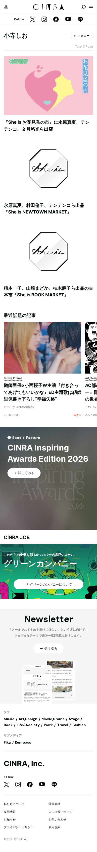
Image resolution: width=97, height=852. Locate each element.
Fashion (79, 725)
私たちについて (14, 804)
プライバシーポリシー (19, 827)
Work (48, 725)
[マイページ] (6, 7)
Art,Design (28, 719)
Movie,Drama (53, 719)
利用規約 (54, 827)
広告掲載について (60, 812)
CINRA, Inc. (24, 763)
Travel (62, 725)
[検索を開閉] (83, 7)
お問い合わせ (57, 819)
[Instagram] (44, 20)
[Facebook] (56, 20)
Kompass (23, 742)
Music (9, 719)
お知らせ (10, 819)
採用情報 (10, 812)
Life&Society (28, 725)
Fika (7, 742)
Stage (74, 719)
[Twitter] (32, 20)
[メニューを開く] (91, 7)
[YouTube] (68, 19)
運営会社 (54, 804)
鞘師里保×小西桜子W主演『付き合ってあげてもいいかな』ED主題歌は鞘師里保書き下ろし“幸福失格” (42, 392)
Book (8, 725)
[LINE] (80, 20)
